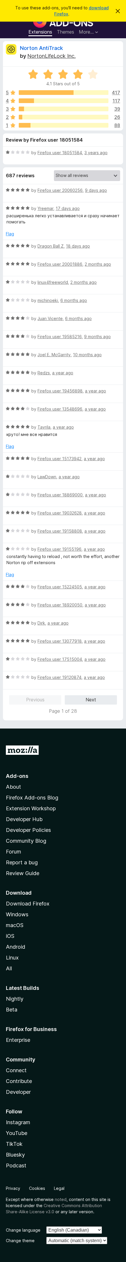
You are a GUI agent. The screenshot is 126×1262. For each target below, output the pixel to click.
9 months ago (97, 336)
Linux (12, 958)
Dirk (41, 622)
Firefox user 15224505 (60, 586)
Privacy (13, 1188)
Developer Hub (24, 819)
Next (91, 700)
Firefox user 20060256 (60, 190)
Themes (65, 32)
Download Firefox (28, 904)
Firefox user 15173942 (59, 458)
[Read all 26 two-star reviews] (63, 117)
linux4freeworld (53, 282)
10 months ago (87, 354)
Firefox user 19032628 (60, 512)
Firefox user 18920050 (60, 604)
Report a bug (22, 862)
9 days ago (96, 190)
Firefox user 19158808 (60, 531)
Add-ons (17, 776)
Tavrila (44, 427)
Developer (18, 1092)
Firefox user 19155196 (59, 549)
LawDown (47, 476)
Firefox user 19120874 (59, 677)
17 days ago (68, 208)
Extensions (40, 32)
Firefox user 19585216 (60, 336)
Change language (23, 1230)
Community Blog (26, 841)
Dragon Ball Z (51, 246)
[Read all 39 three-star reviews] (63, 109)
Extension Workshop (31, 808)
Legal (59, 1188)
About (13, 787)
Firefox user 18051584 (60, 152)
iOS (10, 936)
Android (15, 947)
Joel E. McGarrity (54, 354)
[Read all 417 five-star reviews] (63, 92)
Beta (11, 1010)
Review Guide (22, 873)
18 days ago (78, 246)
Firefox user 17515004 (60, 659)
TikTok (14, 1144)
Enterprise (18, 1040)
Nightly (14, 999)
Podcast (16, 1165)
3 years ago (96, 152)
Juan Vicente (50, 318)
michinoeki (48, 300)
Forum (13, 852)
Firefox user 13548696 (60, 408)
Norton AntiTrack (41, 48)
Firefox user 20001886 (60, 264)
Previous (35, 700)
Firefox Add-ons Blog (32, 798)
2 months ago (98, 264)
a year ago (62, 372)
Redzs (44, 372)
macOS (14, 925)
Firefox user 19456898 (60, 390)
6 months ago (73, 300)
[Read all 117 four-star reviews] (63, 100)
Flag (10, 233)
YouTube (16, 1133)
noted (61, 1199)
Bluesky (15, 1155)
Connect (16, 1070)
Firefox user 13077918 (60, 641)
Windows (17, 914)
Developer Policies (28, 830)
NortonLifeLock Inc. (51, 56)
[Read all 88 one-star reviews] (63, 125)
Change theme (20, 1240)
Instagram (18, 1122)
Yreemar (45, 208)
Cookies (37, 1188)
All (9, 968)
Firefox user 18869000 (60, 494)
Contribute (19, 1081)
